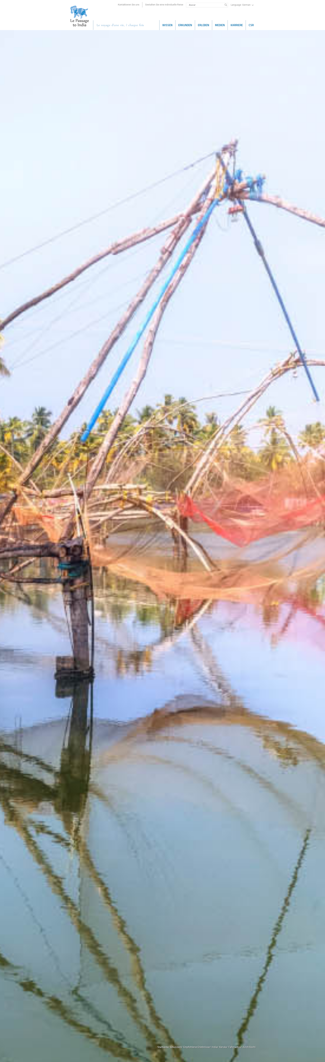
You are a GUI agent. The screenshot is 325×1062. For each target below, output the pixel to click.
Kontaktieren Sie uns (128, 4)
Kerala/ (223, 1047)
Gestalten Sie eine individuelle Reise (164, 4)
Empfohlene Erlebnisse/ (197, 1047)
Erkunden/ (176, 1047)
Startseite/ (163, 1047)
